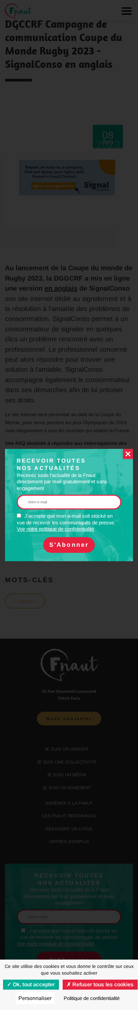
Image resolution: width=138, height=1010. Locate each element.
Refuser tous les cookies (102, 984)
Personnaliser (35, 998)
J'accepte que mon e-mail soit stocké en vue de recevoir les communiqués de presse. (66, 522)
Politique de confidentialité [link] (92, 998)
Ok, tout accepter (33, 984)
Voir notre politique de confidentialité (55, 529)
